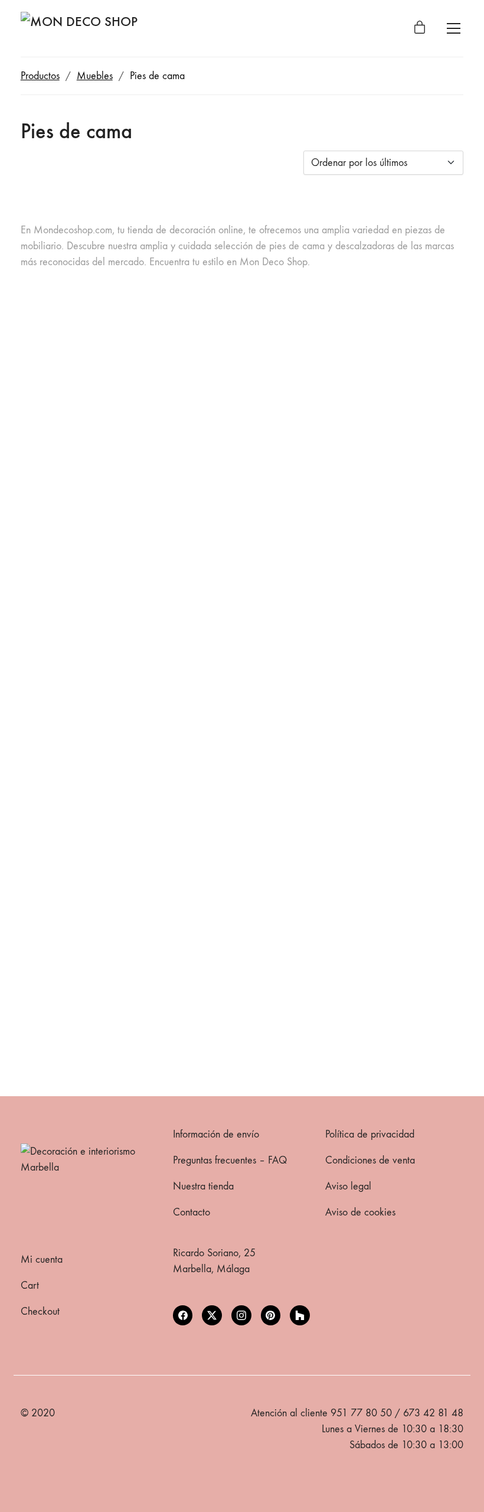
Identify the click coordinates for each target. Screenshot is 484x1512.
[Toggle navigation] (453, 28)
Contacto (191, 1212)
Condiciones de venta (370, 1160)
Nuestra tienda (203, 1186)
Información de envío (216, 1134)
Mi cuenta (42, 1259)
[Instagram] (241, 1315)
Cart (30, 1285)
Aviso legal (348, 1186)
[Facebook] (183, 1315)
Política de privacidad (369, 1134)
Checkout (40, 1311)
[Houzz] (300, 1315)
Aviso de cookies (360, 1212)
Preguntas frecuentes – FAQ (230, 1160)
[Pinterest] (271, 1315)
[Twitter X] (212, 1315)
